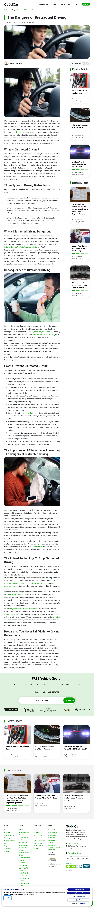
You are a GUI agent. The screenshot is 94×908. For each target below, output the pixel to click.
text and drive (38, 547)
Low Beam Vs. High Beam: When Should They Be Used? (79, 164)
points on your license (42, 332)
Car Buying (37, 832)
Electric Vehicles (39, 846)
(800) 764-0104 (73, 843)
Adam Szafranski (16, 63)
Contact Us (7, 848)
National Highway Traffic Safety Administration (21, 247)
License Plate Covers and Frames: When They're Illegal (79, 248)
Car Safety (37, 848)
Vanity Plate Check (25, 873)
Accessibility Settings (75, 853)
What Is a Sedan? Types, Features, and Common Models (79, 285)
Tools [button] (53, 4)
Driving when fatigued (28, 413)
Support (71, 4)
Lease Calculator (24, 858)
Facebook (83, 63)
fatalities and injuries (21, 132)
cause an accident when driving (43, 335)
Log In (6, 846)
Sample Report (9, 835)
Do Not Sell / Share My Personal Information (54, 847)
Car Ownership (38, 835)
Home (6, 830)
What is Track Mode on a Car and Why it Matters (80, 127)
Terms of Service (53, 830)
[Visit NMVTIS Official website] (52, 860)
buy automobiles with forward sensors (24, 609)
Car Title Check (23, 865)
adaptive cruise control (12, 614)
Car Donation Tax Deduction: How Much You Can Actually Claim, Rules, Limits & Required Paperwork (80, 209)
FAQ (5, 843)
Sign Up (85, 4)
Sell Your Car (43, 4)
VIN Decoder (23, 842)
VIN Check (63, 4)
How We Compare (39, 840)
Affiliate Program (9, 840)
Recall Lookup (23, 845)
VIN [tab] (44, 692)
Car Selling (37, 838)
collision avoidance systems (37, 583)
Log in (78, 4)
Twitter (87, 63)
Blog (35, 830)
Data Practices (38, 843)
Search (71, 700)
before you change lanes (17, 595)
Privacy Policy (52, 832)
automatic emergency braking (15, 583)
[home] (11, 4)
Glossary (7, 838)
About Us (7, 832)
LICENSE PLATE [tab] (53, 692)
